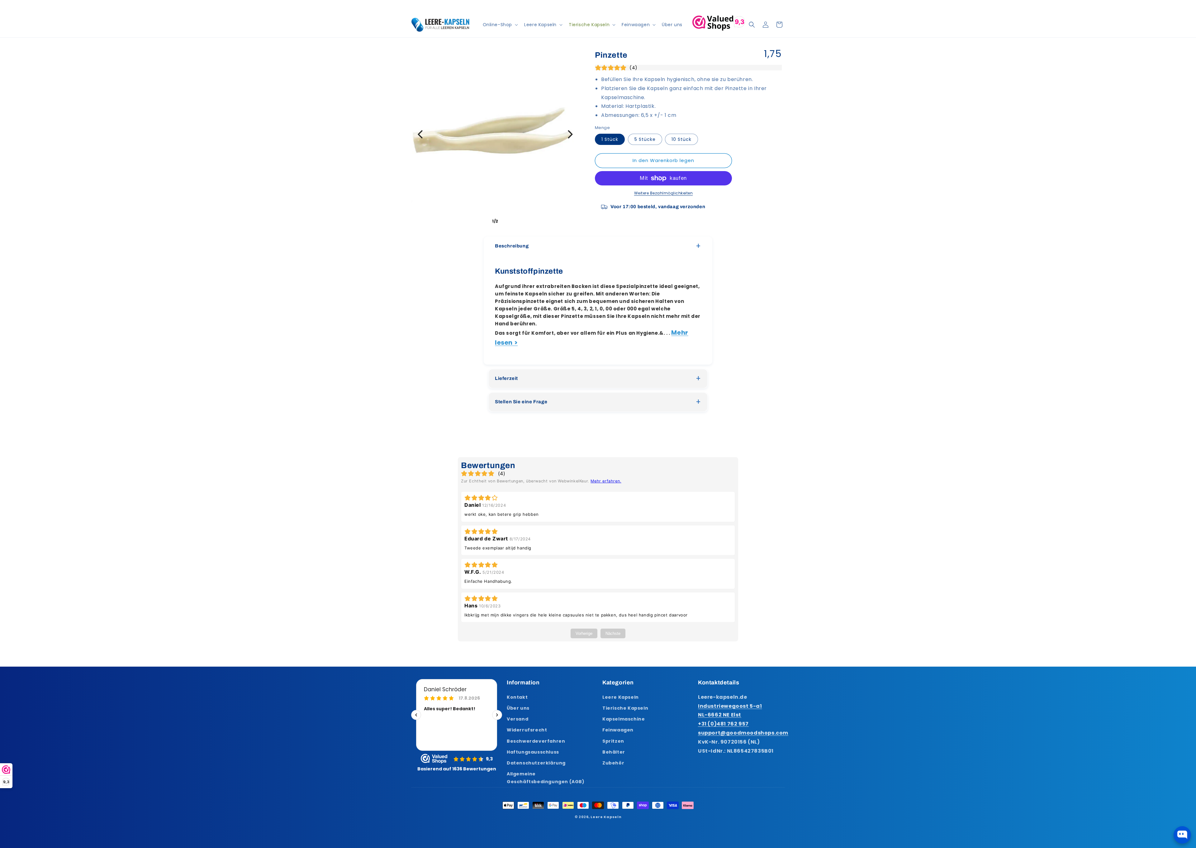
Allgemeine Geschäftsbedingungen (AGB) (546, 777)
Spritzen (613, 741)
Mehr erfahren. (606, 481)
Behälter (613, 752)
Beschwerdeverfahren (536, 741)
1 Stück (609, 139)
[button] (500, 24)
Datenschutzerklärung (536, 762)
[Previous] (420, 134)
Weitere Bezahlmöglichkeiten (663, 193)
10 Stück (681, 139)
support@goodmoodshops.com (743, 732)
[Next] (570, 134)
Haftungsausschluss (533, 752)
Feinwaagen (618, 729)
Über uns (518, 708)
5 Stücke (645, 139)
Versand (517, 719)
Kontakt (517, 697)
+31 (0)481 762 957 (723, 723)
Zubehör (613, 762)
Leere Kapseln (620, 697)
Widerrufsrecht (527, 729)
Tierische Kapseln (625, 708)
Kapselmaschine (623, 719)
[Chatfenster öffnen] (1182, 835)
